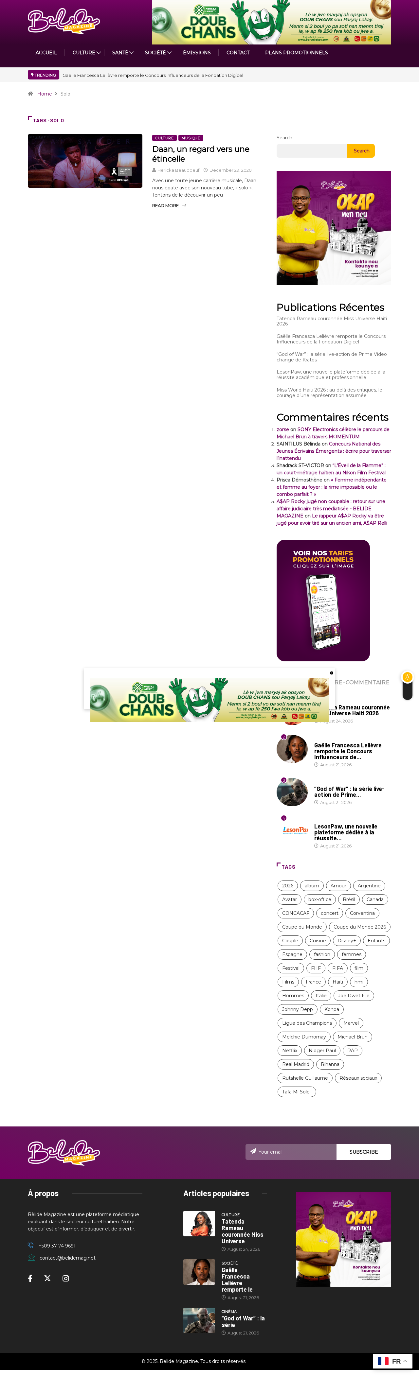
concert (329, 913)
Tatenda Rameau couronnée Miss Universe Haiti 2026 (332, 321)
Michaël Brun (352, 1037)
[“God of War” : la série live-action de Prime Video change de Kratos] (199, 1320)
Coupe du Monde (302, 927)
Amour (338, 886)
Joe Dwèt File (354, 996)
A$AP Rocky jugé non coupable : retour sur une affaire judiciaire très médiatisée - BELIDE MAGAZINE (331, 508)
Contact (238, 53)
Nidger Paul (322, 1051)
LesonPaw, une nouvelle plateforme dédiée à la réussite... (345, 832)
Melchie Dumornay (304, 1037)
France (313, 982)
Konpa (331, 1009)
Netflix (289, 1051)
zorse (283, 429)
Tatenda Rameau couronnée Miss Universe (243, 1231)
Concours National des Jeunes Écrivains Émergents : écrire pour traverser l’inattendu (334, 451)
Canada (375, 899)
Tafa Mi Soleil (297, 1092)
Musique (191, 138)
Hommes (293, 996)
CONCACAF (295, 913)
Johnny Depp (297, 1009)
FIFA (337, 968)
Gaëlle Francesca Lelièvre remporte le (237, 1279)
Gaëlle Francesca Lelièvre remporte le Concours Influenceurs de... (348, 750)
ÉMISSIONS (197, 53)
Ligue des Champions (307, 1023)
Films (288, 982)
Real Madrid (295, 1064)
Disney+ (346, 941)
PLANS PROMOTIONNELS (296, 53)
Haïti (338, 982)
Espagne (292, 954)
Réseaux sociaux (358, 1078)
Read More (165, 205)
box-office (319, 899)
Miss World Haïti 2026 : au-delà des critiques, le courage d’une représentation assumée (329, 392)
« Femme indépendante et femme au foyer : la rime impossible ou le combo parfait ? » (332, 487)
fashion (322, 954)
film (359, 968)
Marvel (351, 1023)
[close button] (331, 673)
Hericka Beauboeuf (178, 170)
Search (284, 138)
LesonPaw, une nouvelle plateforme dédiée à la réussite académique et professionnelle (331, 374)
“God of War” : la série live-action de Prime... (349, 791)
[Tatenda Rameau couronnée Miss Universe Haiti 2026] (199, 1223)
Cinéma (322, 782)
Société (155, 53)
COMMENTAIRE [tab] (368, 682)
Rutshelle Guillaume (305, 1078)
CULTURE (84, 53)
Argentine (369, 886)
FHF (316, 968)
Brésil (349, 899)
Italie (321, 996)
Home (44, 94)
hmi (359, 982)
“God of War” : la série (243, 1321)
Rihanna (330, 1064)
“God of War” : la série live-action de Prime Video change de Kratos (332, 357)
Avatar (289, 899)
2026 (287, 886)
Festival (291, 968)
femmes (351, 954)
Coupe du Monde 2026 (360, 927)
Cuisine (318, 941)
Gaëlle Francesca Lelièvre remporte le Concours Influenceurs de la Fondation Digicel (153, 75)
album (312, 886)
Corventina (362, 913)
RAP (352, 1051)
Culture (164, 138)
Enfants (376, 941)
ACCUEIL (46, 53)
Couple (290, 941)
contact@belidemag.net (68, 1258)
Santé (120, 53)
